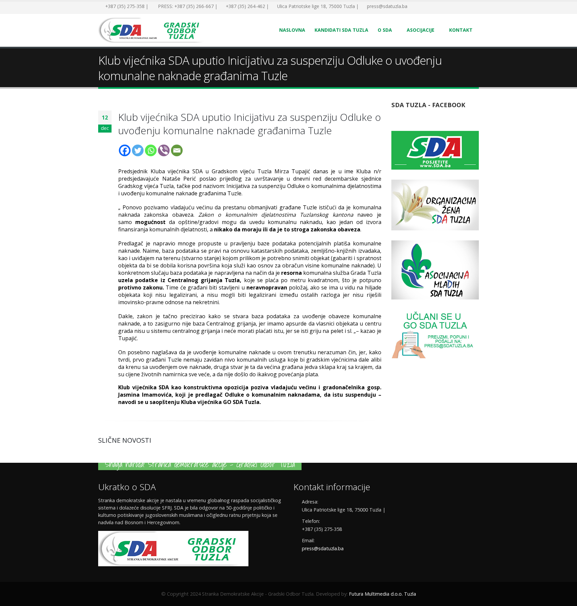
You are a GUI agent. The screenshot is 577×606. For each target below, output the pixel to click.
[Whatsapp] (151, 150)
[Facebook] (415, 7)
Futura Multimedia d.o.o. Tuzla (382, 594)
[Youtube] (435, 7)
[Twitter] (425, 7)
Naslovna (292, 30)
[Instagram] (445, 7)
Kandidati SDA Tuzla (341, 30)
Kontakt (460, 30)
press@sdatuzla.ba (323, 548)
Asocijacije (420, 30)
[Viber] (164, 150)
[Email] (177, 150)
